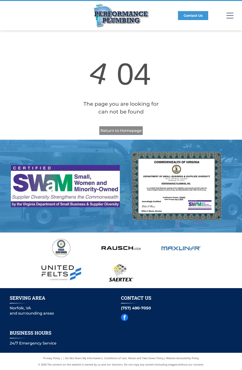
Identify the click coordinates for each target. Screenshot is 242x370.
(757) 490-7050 (136, 308)
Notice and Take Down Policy (146, 358)
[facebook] (124, 318)
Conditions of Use (115, 358)
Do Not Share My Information (83, 358)
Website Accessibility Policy (182, 358)
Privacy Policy (51, 358)
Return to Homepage (121, 130)
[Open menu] (229, 15)
